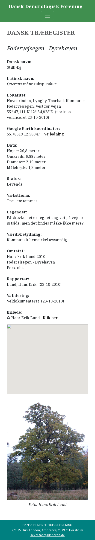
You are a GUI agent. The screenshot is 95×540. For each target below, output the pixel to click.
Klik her (50, 317)
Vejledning (54, 134)
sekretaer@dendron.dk (47, 535)
